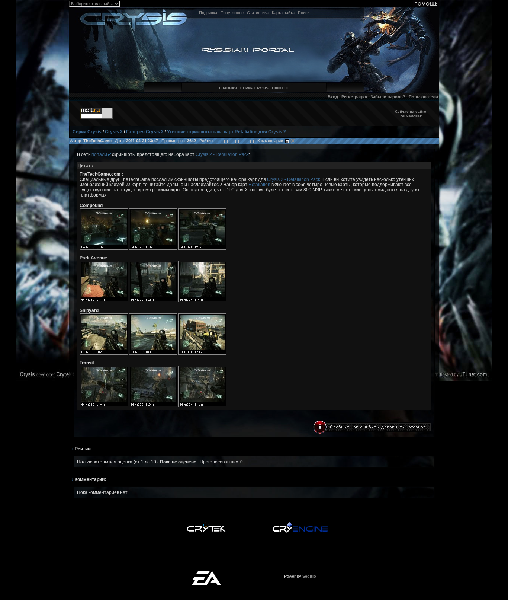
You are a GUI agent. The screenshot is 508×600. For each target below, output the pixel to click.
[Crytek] (206, 524)
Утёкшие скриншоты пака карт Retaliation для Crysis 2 (226, 131)
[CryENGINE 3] (300, 524)
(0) (292, 140)
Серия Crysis (87, 131)
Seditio (309, 576)
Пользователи (423, 97)
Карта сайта (283, 12)
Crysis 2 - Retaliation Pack (222, 154)
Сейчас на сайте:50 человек (411, 113)
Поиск (303, 12)
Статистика (258, 12)
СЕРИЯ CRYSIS (254, 88)
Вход (333, 97)
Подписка (208, 12)
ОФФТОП (280, 88)
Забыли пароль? (387, 97)
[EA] (206, 573)
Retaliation (259, 184)
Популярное (232, 12)
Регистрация (354, 97)
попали (99, 154)
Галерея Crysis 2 (145, 131)
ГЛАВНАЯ (228, 88)
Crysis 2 (114, 131)
